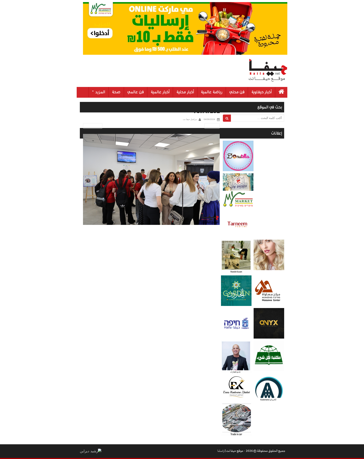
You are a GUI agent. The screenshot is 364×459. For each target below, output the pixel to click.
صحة (116, 92)
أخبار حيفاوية (261, 92)
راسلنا (220, 451)
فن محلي (237, 92)
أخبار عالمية (160, 92)
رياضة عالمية (211, 92)
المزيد (99, 92)
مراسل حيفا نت (190, 119)
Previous (91, 126)
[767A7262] (151, 179)
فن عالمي (135, 92)
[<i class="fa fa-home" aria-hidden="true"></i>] (281, 92)
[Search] (227, 118)
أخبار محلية (185, 92)
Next (212, 126)
